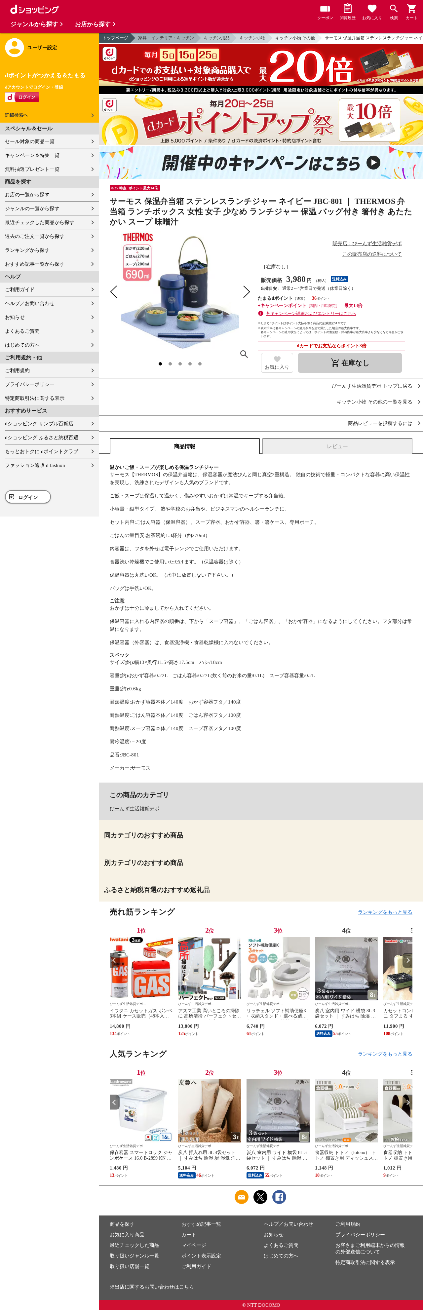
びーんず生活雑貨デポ (134, 808)
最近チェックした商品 (134, 1245)
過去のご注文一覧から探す (34, 236)
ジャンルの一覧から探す (32, 208)
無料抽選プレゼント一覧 (32, 169)
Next (407, 960)
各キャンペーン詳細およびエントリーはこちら (311, 313)
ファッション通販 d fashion (35, 465)
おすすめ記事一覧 (201, 1224)
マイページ (193, 1245)
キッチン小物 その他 (295, 37)
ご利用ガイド (20, 289)
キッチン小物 (252, 37)
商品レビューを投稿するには (380, 423)
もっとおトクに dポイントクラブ (41, 451)
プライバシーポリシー (30, 384)
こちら (186, 1287)
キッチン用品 (217, 37)
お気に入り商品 (127, 1234)
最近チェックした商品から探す (39, 222)
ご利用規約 (17, 370)
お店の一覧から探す (27, 194)
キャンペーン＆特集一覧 (32, 155)
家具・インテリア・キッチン (166, 37)
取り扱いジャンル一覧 (134, 1255)
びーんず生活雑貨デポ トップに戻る (372, 386)
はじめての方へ (22, 345)
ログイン (28, 497)
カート (188, 1234)
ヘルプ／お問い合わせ (30, 303)
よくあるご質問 (22, 331)
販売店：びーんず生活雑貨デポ (367, 243)
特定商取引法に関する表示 (34, 398)
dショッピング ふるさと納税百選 (41, 437)
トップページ (115, 37)
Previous (115, 960)
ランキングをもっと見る (385, 912)
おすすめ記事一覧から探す (34, 264)
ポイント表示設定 (201, 1255)
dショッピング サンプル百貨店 (39, 423)
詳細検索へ (16, 115)
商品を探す (122, 1224)
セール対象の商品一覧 (30, 141)
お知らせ (15, 317)
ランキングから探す (27, 250)
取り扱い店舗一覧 (129, 1266)
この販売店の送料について (372, 254)
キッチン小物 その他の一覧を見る (374, 402)
